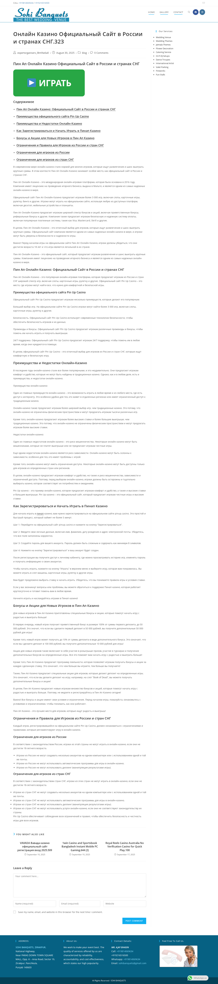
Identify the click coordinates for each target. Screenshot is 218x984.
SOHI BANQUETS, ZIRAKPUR (30, 947)
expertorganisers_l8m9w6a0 (33, 52)
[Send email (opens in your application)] (203, 3)
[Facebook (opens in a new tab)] (196, 12)
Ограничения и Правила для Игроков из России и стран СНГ (60, 145)
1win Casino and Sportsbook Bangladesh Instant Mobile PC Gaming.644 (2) (80, 846)
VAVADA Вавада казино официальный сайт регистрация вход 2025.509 (34, 846)
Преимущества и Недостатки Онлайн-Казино (49, 123)
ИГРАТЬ (54, 83)
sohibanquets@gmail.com (132, 963)
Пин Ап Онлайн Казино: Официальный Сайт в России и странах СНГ (66, 109)
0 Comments (101, 52)
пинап (40, 513)
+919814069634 (26, 3)
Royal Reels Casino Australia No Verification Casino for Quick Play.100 (124, 846)
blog (84, 52)
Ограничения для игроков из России (43, 152)
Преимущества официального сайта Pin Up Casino (52, 116)
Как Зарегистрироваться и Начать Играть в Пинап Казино (58, 131)
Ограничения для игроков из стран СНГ (45, 159)
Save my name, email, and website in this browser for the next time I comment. (60, 912)
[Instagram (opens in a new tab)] (202, 12)
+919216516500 (42, 3)
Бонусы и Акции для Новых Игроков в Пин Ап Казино (55, 138)
